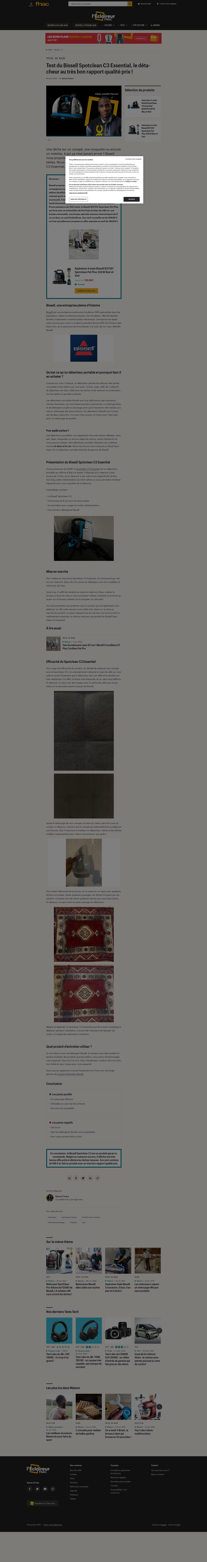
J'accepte (131, 199)
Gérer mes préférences (78, 199)
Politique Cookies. (131, 181)
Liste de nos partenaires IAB (78, 193)
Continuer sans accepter (133, 159)
